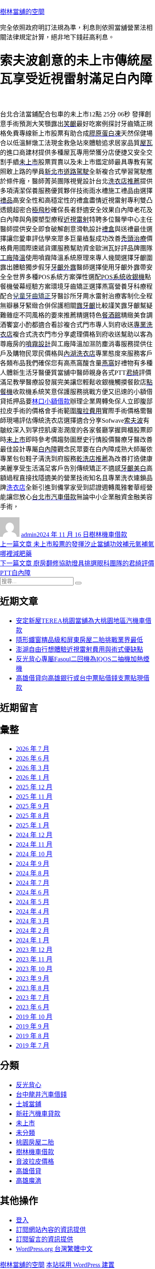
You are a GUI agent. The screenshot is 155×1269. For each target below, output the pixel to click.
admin (29, 534)
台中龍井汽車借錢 (41, 1094)
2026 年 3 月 (32, 768)
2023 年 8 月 (32, 988)
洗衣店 (15, 487)
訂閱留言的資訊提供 (44, 1239)
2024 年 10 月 (34, 854)
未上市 (25, 1123)
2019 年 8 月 (32, 1036)
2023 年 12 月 (34, 949)
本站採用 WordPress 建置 (80, 1264)
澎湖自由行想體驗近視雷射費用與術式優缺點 (79, 649)
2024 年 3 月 (32, 921)
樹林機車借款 (108, 534)
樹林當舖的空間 (22, 11)
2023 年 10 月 (34, 969)
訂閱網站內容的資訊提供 (51, 1229)
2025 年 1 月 (32, 825)
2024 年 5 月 (32, 902)
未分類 (25, 1132)
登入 (22, 1220)
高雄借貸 (28, 1171)
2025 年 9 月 (32, 806)
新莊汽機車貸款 (38, 1113)
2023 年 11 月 (34, 959)
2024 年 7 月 (32, 882)
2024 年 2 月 (32, 930)
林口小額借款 (51, 401)
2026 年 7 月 (32, 748)
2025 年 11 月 (34, 796)
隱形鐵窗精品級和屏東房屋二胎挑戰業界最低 (79, 639)
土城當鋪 (28, 1104)
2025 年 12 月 (34, 787)
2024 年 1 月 (32, 940)
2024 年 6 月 (32, 892)
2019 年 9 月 (32, 1026)
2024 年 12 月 (34, 835)
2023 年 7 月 (32, 997)
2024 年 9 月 (32, 863)
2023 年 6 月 (32, 1007)
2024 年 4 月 (32, 911)
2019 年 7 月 (32, 1045)
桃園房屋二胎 (35, 1142)
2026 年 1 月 (32, 777)
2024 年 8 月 (32, 873)
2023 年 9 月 (32, 978)
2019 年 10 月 (34, 1016)
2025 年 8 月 (32, 815)
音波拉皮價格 (35, 1161)
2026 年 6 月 (32, 758)
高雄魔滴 (28, 1180)
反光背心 (28, 1085)
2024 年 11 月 (34, 844)
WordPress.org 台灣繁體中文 (54, 1248)
